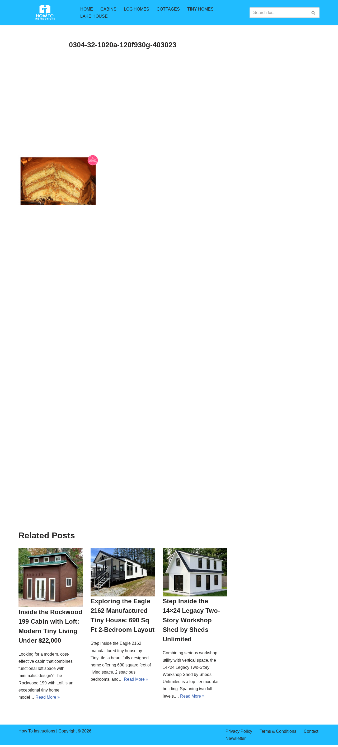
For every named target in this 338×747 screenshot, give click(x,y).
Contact (311, 731)
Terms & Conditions (278, 731)
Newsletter (236, 738)
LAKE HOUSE (94, 16)
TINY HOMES (200, 9)
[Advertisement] (122, 116)
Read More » (47, 697)
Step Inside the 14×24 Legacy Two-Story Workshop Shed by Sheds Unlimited (191, 620)
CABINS (108, 9)
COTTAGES (168, 9)
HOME (86, 9)
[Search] (314, 12)
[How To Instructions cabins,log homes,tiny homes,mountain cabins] (44, 13)
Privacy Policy (239, 731)
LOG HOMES (136, 9)
